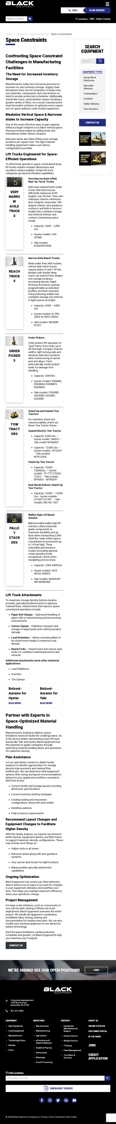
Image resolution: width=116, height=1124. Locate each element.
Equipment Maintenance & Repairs (71, 1028)
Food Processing (44, 1062)
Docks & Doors (71, 1036)
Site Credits (71, 1117)
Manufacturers (15, 1036)
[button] (96, 970)
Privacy (44, 1117)
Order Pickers (14, 355)
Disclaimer (60, 1117)
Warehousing (42, 1026)
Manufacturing (39, 34)
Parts (11, 1050)
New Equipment (15, 1026)
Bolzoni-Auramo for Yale (49, 693)
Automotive (41, 1053)
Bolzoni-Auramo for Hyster (17, 693)
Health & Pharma (44, 1048)
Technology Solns (16, 1040)
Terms (51, 1117)
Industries (22, 34)
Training (68, 1045)
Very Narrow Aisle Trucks (14, 204)
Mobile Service (71, 1041)
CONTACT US (16, 945)
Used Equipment (16, 1031)
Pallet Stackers (14, 535)
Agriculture (41, 1036)
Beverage (40, 1057)
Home (9, 34)
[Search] (100, 61)
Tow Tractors (14, 429)
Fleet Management (72, 1050)
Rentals (12, 1045)
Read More (15, 703)
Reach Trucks (14, 276)
